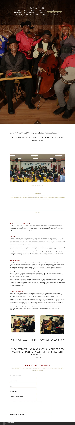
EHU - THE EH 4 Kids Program (54, 12)
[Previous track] (1, 423)
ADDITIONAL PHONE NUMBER (16, 396)
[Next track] (5, 423)
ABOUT (25, 10)
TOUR (39, 10)
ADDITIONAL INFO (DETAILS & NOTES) (18, 414)
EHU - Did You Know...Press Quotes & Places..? (25, 12)
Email (11, 386)
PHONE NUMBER (13, 391)
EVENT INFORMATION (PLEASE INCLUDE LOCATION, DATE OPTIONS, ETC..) (26, 402)
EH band (33, 10)
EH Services (38, 16)
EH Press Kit (19, 14)
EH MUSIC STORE (54, 14)
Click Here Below (37, 193)
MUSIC (46, 10)
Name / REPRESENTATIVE (15, 375)
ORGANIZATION (13, 381)
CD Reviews (28, 14)
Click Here (37, 212)
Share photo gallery (38, 185)
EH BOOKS (37, 14)
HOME (19, 10)
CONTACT (42, 12)
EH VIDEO (53, 10)
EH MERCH (45, 14)
